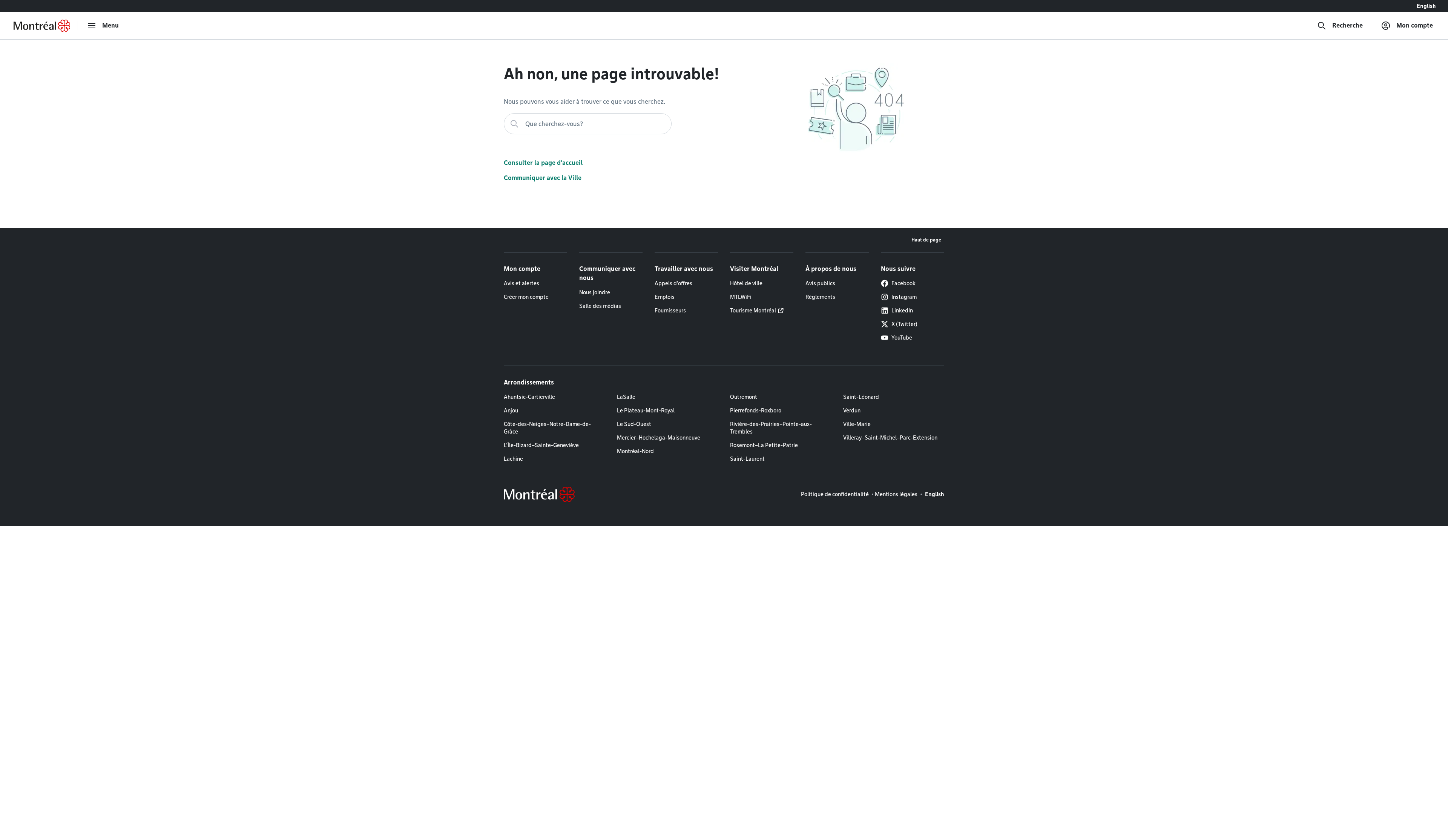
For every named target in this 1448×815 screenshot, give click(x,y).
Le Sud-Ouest (634, 424)
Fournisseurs (670, 311)
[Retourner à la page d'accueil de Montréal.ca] (42, 25)
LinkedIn (902, 311)
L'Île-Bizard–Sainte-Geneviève (541, 445)
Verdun (852, 411)
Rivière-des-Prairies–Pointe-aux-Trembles (771, 428)
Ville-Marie (857, 424)
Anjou (511, 411)
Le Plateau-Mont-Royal (646, 411)
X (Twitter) (904, 324)
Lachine (513, 459)
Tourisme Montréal (753, 311)
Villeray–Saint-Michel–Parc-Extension (890, 438)
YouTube (901, 338)
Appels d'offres (673, 283)
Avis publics (820, 283)
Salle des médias (600, 306)
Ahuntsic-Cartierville (529, 397)
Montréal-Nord (635, 451)
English (1426, 6)
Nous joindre (594, 292)
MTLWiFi (741, 297)
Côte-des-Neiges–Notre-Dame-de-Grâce (547, 428)
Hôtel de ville (746, 283)
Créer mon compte (526, 297)
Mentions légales (896, 494)
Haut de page (926, 240)
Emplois (665, 297)
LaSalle (626, 397)
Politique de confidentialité (835, 494)
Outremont (743, 397)
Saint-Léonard (861, 397)
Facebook (903, 283)
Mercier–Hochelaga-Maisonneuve (658, 438)
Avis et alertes (521, 283)
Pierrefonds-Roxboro (755, 411)
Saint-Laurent (747, 459)
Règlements (820, 297)
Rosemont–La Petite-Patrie (764, 445)
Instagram (904, 297)
